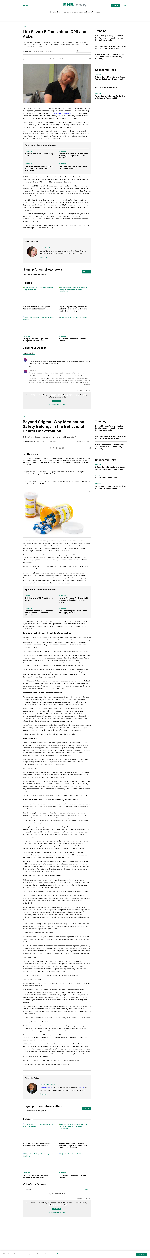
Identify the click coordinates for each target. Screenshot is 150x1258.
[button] (24, 5)
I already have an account (57, 404)
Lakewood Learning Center (62, 113)
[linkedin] (54, 58)
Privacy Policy (56, 1254)
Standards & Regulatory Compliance (46, 17)
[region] (57, 372)
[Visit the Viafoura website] (86, 390)
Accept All (141, 1254)
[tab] (29, 353)
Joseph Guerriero (29, 442)
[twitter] (57, 58)
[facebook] (50, 58)
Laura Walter (27, 51)
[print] (90, 58)
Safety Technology (92, 17)
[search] (27, 5)
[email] (63, 58)
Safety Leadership (67, 17)
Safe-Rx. (81, 1112)
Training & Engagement (109, 17)
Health (79, 17)
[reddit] (60, 58)
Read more (87, 384)
